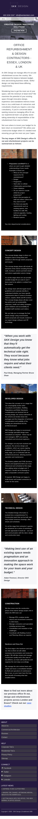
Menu (3, 19)
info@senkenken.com (25, 15)
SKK (19, 6)
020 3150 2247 (9, 15)
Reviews (4, 733)
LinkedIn (7, 780)
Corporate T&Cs (7, 747)
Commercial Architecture (10, 730)
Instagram (7, 776)
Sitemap (4, 758)
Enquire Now (19, 30)
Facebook (7, 768)
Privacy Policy (6, 754)
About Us (4, 726)
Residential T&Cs (8, 751)
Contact (4, 737)
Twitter (6, 772)
